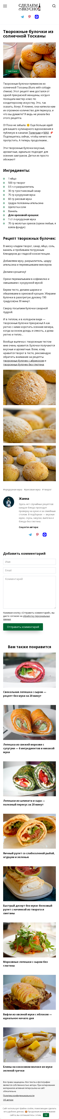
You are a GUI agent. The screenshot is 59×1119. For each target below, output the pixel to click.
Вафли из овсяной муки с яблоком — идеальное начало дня (27, 1016)
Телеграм (35, 132)
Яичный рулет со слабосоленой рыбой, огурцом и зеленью (29, 855)
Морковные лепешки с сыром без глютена (25, 963)
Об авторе (8, 1099)
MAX (46, 132)
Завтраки (12, 71)
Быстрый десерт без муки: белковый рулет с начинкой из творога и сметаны (27, 909)
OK (46, 1115)
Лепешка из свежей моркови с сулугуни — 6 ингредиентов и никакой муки (28, 748)
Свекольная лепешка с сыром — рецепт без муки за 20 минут (24, 694)
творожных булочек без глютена (23, 364)
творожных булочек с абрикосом (23, 360)
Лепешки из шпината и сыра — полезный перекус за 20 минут (24, 802)
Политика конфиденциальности (18, 1095)
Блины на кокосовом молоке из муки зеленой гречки (27, 1068)
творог (47, 489)
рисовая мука (33, 489)
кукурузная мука (13, 489)
